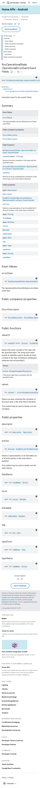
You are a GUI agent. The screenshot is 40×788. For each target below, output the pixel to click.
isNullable (7, 234)
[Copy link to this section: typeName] (15, 558)
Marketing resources (10, 726)
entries (6, 204)
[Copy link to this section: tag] (7, 525)
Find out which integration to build (14, 652)
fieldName (7, 218)
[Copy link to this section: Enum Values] (19, 266)
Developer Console (9, 754)
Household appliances (10, 701)
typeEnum (6, 249)
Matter (4, 619)
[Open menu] (3, 2)
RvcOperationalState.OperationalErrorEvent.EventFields (20, 168)
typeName (6, 257)
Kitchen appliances (9, 705)
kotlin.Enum (8, 89)
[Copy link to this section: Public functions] (23, 328)
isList (5, 226)
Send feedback (11, 29)
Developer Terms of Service (12, 741)
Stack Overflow (7, 764)
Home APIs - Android (15, 9)
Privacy (11, 778)
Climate (5, 689)
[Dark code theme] (36, 77)
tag (4, 242)
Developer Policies (9, 744)
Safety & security (8, 693)
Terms (4, 778)
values (5, 173)
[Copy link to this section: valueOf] (12, 335)
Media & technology (9, 697)
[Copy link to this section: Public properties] (24, 417)
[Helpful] (15, 24)
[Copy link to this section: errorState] (15, 273)
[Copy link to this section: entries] (11, 441)
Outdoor (5, 713)
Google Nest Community (11, 768)
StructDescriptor (10, 135)
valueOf (6, 156)
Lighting (5, 685)
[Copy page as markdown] (19, 72)
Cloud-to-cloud (8, 631)
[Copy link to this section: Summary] (15, 106)
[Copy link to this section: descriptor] (15, 424)
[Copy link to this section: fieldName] (14, 474)
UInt (9, 238)
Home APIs (24, 17)
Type (10, 246)
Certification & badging (10, 722)
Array (5, 167)
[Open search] (29, 2)
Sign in (34, 3)
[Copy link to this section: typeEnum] (14, 541)
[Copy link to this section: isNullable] (13, 508)
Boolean (11, 222)
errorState (7, 118)
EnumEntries (8, 198)
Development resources (11, 730)
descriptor (7, 194)
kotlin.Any (5, 87)
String (19, 156)
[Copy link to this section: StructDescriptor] (21, 309)
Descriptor (12, 190)
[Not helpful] (18, 24)
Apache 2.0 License (8, 600)
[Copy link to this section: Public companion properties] (4, 303)
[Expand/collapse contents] (14, 36)
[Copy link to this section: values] (10, 384)
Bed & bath (6, 709)
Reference (24, 19)
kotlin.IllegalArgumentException (17, 371)
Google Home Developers (10, 17)
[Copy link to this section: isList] (9, 491)
